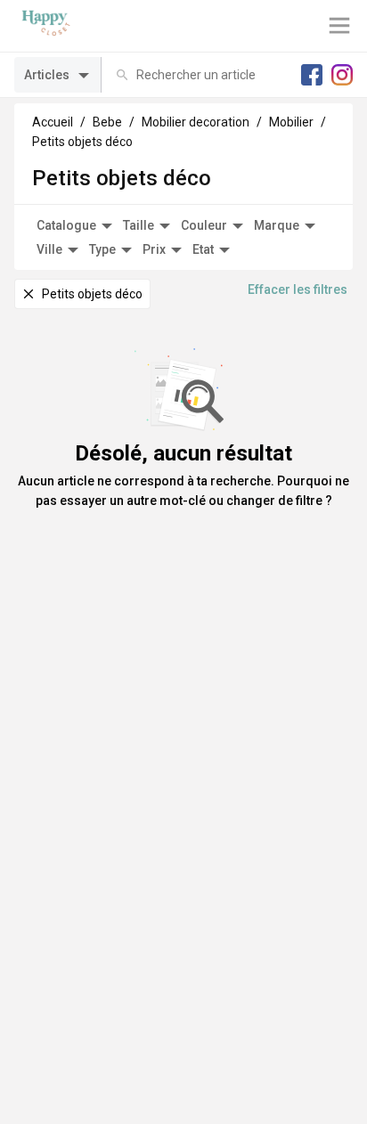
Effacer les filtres (297, 289)
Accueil (52, 122)
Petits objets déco (82, 141)
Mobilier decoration (195, 122)
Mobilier (291, 122)
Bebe (107, 122)
